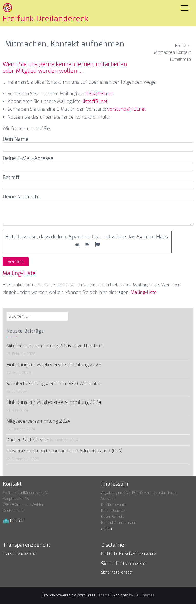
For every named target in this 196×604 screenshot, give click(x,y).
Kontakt (16, 520)
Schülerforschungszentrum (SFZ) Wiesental (53, 383)
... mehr (107, 528)
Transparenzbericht (19, 553)
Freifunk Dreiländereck (46, 19)
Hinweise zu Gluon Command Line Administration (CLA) (64, 451)
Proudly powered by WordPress (69, 595)
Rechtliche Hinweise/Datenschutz (128, 553)
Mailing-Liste (144, 292)
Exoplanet (120, 595)
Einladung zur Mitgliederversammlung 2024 (53, 402)
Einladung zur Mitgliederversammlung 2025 (53, 365)
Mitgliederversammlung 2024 (38, 421)
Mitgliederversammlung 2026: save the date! (54, 346)
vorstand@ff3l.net (126, 109)
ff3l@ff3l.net (99, 94)
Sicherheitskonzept (117, 572)
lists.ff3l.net (95, 101)
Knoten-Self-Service (27, 440)
